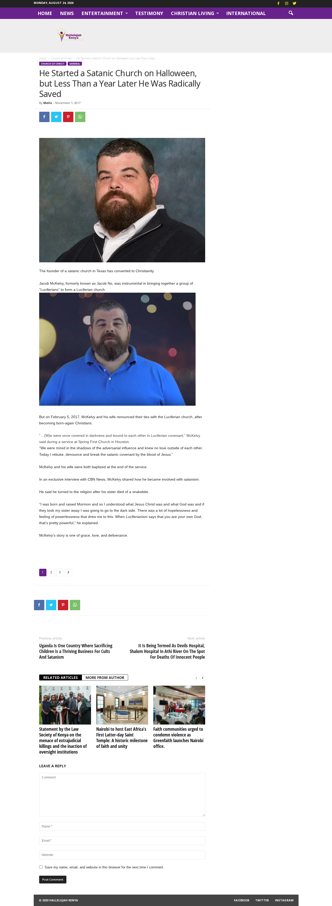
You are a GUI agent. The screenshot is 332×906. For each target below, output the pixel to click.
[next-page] (202, 677)
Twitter (262, 900)
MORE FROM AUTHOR (105, 677)
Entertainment (102, 13)
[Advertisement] (122, 552)
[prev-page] (196, 677)
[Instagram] (286, 4)
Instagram (284, 900)
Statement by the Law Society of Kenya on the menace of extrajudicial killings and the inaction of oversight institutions (63, 740)
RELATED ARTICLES (60, 677)
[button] (290, 13)
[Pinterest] (68, 117)
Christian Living (192, 13)
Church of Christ (61, 58)
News (67, 13)
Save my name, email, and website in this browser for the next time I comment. (104, 867)
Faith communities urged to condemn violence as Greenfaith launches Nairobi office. (178, 737)
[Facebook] (278, 4)
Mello (47, 103)
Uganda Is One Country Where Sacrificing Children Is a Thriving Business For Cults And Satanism (75, 651)
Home (45, 13)
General (75, 63)
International (246, 13)
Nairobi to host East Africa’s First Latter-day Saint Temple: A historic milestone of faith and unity (122, 737)
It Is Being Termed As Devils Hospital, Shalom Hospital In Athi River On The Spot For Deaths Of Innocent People (167, 651)
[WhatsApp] (80, 117)
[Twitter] (295, 4)
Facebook (241, 900)
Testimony (149, 13)
